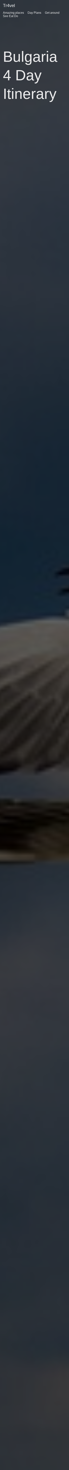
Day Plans (34, 12)
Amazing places (13, 12)
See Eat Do (10, 16)
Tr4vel (9, 5)
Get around (52, 12)
